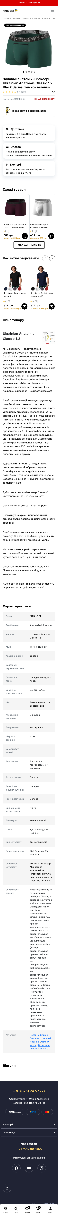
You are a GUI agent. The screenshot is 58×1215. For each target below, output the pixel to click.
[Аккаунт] (50, 1209)
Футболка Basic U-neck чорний (15, 294)
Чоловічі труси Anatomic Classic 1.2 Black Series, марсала (15, 226)
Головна (7, 18)
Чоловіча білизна (21, 18)
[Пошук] (16, 1209)
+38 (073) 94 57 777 (29, 1091)
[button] (23, 72)
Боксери (36, 18)
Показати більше (29, 245)
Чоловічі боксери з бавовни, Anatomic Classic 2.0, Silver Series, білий (41, 226)
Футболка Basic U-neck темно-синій (42, 294)
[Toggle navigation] (51, 10)
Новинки (35, 1041)
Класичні (46, 18)
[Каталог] (5, 1209)
